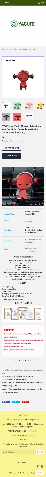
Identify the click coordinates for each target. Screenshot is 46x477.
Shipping (5, 141)
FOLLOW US (22, 462)
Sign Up (40, 452)
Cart (42, 3)
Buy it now (11, 156)
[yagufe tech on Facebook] (38, 467)
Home (3, 49)
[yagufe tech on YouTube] (42, 467)
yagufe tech (17, 473)
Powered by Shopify (29, 473)
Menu (6, 3)
